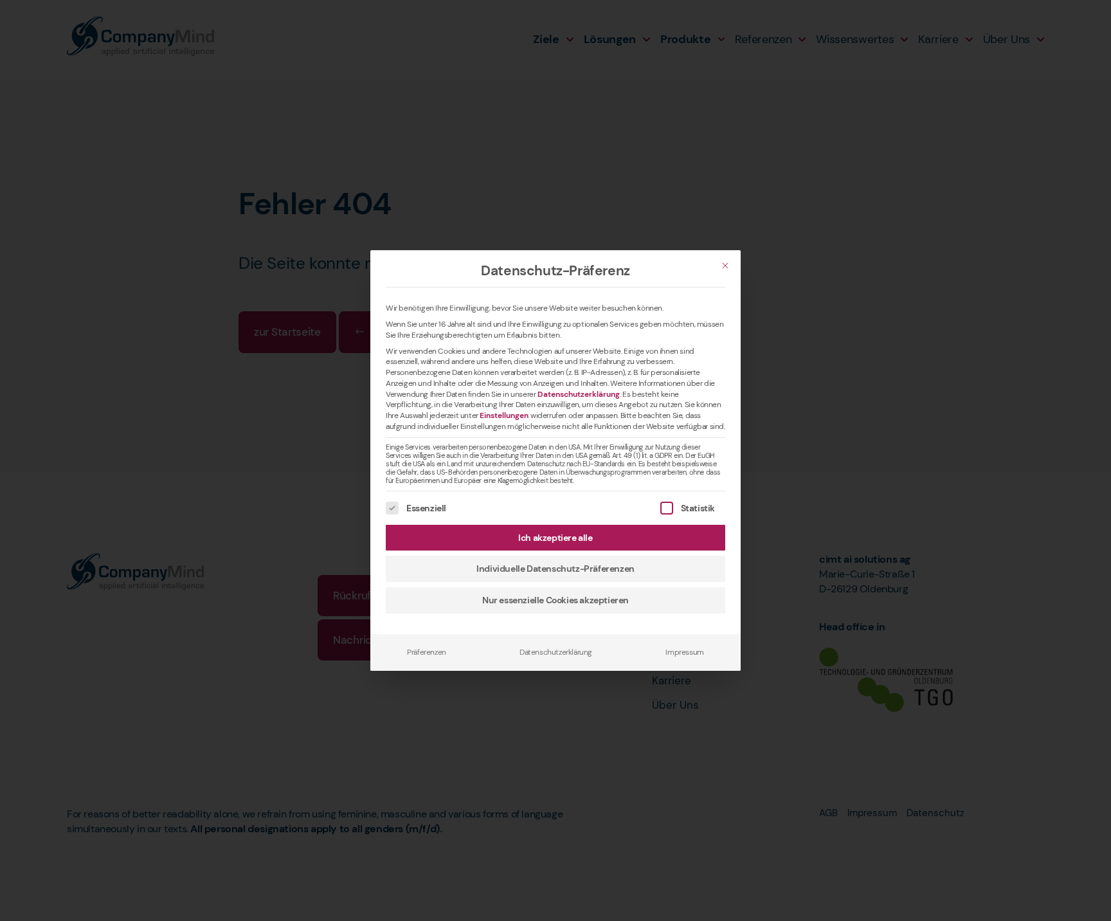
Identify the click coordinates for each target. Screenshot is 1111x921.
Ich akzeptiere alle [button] (555, 537)
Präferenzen (426, 652)
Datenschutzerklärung (578, 394)
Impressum (684, 652)
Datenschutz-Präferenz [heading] (555, 271)
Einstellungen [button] (504, 415)
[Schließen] (725, 265)
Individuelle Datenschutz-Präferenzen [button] (555, 568)
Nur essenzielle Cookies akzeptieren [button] (555, 600)
